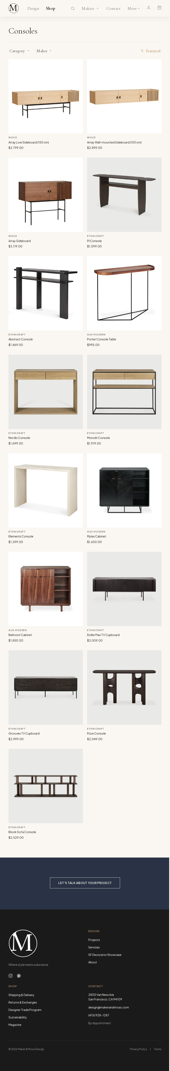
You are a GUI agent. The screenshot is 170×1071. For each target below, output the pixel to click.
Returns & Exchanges (22, 1002)
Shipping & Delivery (21, 995)
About (92, 962)
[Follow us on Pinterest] (19, 976)
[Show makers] (98, 8)
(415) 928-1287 (98, 1015)
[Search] (73, 8)
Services (94, 947)
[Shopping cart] (159, 8)
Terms (158, 1049)
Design (33, 8)
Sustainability (17, 1017)
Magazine (14, 1024)
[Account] (149, 8)
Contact (113, 8)
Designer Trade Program (24, 1010)
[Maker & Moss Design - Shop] (13, 8)
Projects (94, 940)
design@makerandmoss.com (108, 1007)
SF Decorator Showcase (104, 955)
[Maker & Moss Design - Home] (45, 943)
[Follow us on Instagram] (10, 976)
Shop (50, 8)
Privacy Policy (138, 1049)
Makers (88, 8)
